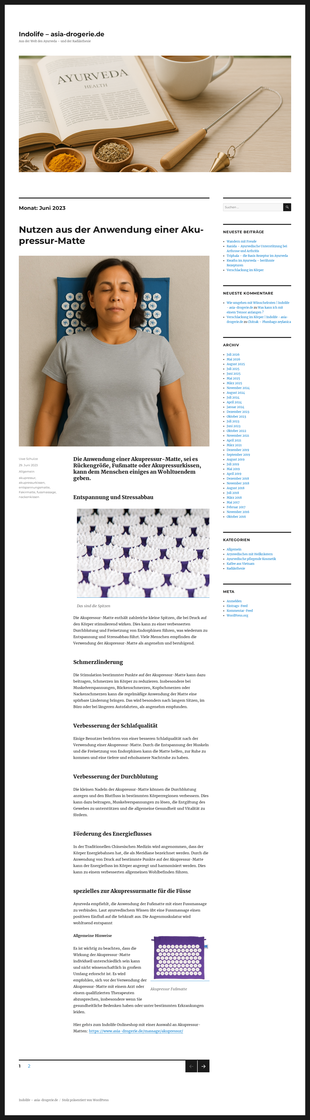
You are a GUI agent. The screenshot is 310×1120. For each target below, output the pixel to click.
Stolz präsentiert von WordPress (85, 1100)
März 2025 (234, 383)
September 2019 (238, 455)
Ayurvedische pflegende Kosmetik (251, 559)
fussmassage (46, 492)
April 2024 (234, 402)
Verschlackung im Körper (245, 270)
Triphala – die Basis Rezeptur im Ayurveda (257, 256)
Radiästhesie (236, 568)
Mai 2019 (233, 469)
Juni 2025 (234, 374)
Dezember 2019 (238, 450)
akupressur (27, 478)
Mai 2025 (233, 378)
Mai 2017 (233, 502)
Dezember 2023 (238, 412)
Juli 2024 (233, 397)
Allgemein (26, 471)
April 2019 (234, 474)
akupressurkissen (32, 482)
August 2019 (236, 459)
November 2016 (238, 512)
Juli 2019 (233, 464)
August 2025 (236, 364)
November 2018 (238, 483)
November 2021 (238, 436)
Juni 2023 (233, 426)
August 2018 (235, 488)
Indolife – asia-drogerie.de (61, 34)
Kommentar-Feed (240, 611)
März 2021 (234, 445)
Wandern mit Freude (241, 241)
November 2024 (238, 388)
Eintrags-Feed (237, 606)
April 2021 (234, 440)
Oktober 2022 (236, 431)
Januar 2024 (235, 407)
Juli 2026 (233, 355)
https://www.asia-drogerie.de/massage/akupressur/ (136, 1031)
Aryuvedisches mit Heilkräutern (250, 554)
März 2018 (234, 498)
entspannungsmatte (34, 487)
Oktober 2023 (236, 417)
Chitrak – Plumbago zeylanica (269, 322)
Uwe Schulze (28, 459)
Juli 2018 (233, 493)
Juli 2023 (233, 421)
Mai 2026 (233, 359)
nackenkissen (29, 497)
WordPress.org (237, 615)
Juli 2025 (233, 369)
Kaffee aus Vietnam (240, 564)
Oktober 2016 (236, 517)
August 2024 (236, 393)
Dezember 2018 (238, 479)
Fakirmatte (27, 492)
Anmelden (234, 601)
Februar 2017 (236, 507)
